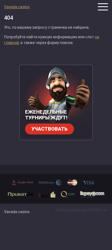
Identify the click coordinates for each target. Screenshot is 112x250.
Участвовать (49, 129)
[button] (103, 6)
